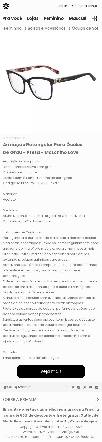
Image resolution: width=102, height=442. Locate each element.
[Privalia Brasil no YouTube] (92, 387)
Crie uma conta (84, 5)
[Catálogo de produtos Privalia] (94, 18)
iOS (9, 386)
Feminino (13, 28)
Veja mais (51, 371)
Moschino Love (16, 138)
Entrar (62, 5)
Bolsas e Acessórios (47, 28)
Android (24, 386)
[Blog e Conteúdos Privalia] (86, 387)
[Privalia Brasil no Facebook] (68, 387)
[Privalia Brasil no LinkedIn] (98, 387)
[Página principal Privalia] (6, 6)
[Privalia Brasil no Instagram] (80, 387)
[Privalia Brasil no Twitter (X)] (74, 387)
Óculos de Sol (85, 28)
